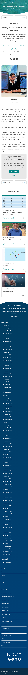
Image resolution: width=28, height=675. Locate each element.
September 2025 (8, 336)
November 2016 (8, 457)
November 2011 (8, 524)
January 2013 (7, 508)
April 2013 (6, 503)
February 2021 (7, 398)
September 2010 (8, 540)
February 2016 (7, 465)
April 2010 (6, 543)
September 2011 (8, 527)
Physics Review (5, 628)
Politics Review (5, 631)
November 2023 (8, 360)
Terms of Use (6, 671)
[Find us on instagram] (19, 659)
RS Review (4, 638)
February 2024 (7, 354)
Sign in (14, 175)
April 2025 (6, 338)
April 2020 (6, 408)
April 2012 (6, 516)
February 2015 (7, 478)
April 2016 (6, 462)
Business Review (5, 600)
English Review (5, 610)
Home (3, 6)
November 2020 (8, 403)
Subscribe (14, 171)
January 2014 (7, 495)
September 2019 (8, 419)
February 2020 (7, 411)
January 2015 (7, 481)
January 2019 (7, 427)
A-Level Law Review (6, 593)
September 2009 (8, 554)
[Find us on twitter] (12, 659)
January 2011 (7, 535)
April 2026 (6, 325)
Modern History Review (6, 621)
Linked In (14, 59)
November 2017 (8, 443)
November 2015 (8, 470)
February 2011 (7, 532)
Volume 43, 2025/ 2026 (19, 45)
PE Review (4, 624)
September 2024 (8, 349)
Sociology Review (5, 642)
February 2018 (7, 438)
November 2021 (8, 389)
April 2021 (6, 395)
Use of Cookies (14, 671)
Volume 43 (22, 6)
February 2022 (7, 384)
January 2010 (7, 548)
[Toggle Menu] (25, 2)
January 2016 (7, 468)
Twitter (11, 59)
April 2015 (6, 476)
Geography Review (6, 614)
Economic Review (12, 6)
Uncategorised (7, 562)
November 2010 (8, 538)
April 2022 (6, 381)
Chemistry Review (5, 603)
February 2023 (7, 368)
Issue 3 (13, 8)
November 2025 (8, 333)
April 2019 (6, 422)
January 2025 (7, 344)
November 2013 (8, 497)
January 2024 (7, 357)
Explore (3, 575)
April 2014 (6, 489)
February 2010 (7, 546)
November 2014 (8, 484)
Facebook (17, 59)
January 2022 (7, 387)
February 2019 (7, 425)
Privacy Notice (6, 673)
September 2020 (8, 406)
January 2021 (7, 400)
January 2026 (7, 330)
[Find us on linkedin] (16, 659)
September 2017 (8, 446)
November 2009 (8, 551)
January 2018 (7, 441)
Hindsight (3, 617)
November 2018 (8, 430)
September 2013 (8, 500)
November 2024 (8, 346)
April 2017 (6, 449)
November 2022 (8, 373)
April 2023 (6, 365)
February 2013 (7, 505)
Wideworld (3, 645)
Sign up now (14, 316)
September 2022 (8, 376)
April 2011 (6, 530)
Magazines (4, 571)
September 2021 (8, 392)
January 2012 (7, 522)
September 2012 (8, 513)
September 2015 (8, 473)
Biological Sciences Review (7, 596)
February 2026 (7, 328)
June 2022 (6, 379)
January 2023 (7, 371)
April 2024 (6, 352)
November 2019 (8, 416)
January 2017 (7, 454)
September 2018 (8, 433)
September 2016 (8, 460)
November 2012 (8, 511)
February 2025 (7, 341)
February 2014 (7, 492)
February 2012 (7, 519)
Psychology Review (6, 635)
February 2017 (7, 451)
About (2, 582)
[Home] (7, 2)
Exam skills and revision (19, 51)
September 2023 (8, 363)
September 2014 (8, 486)
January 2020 (7, 414)
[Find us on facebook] (9, 659)
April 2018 (6, 435)
